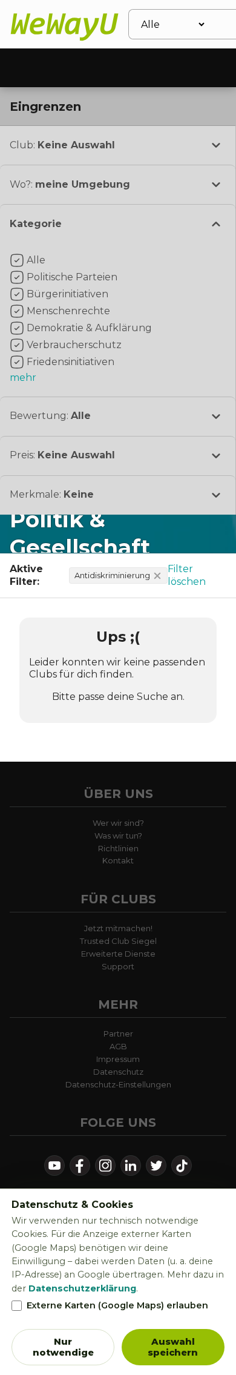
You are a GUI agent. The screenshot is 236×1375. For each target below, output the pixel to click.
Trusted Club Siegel (118, 941)
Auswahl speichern (173, 1347)
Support (118, 966)
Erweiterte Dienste (118, 953)
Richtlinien (118, 848)
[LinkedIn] (130, 1165)
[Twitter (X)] (156, 1165)
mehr (23, 377)
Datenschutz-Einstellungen (118, 1084)
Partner (118, 1033)
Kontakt (118, 860)
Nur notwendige (63, 1347)
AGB (118, 1046)
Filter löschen (187, 575)
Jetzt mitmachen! (118, 928)
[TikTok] (181, 1165)
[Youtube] (54, 1165)
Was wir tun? (118, 835)
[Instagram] (105, 1165)
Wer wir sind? (118, 823)
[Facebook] (80, 1165)
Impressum (118, 1059)
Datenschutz (118, 1072)
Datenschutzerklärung (82, 1288)
